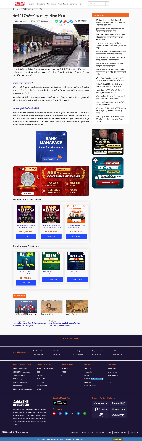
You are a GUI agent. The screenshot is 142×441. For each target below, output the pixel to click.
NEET (63, 375)
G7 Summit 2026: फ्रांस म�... (25, 314)
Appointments (63, 4)
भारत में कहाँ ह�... (71, 314)
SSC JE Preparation (20, 379)
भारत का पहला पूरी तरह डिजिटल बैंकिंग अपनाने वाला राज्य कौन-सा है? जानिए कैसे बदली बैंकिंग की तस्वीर (111, 72)
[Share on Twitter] (71, 21)
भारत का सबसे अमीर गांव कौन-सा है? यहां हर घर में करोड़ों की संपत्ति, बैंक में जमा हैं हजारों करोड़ (111, 53)
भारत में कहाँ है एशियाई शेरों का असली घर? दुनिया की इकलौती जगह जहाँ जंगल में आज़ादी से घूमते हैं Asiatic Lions (110, 37)
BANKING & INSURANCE (45, 368)
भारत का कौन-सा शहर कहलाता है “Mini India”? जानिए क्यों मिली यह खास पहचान (110, 65)
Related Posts (19, 296)
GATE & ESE (65, 368)
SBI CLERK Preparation (21, 372)
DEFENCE (40, 382)
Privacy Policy (134, 432)
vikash (17, 21)
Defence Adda (117, 354)
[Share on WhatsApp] (56, 21)
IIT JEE (63, 372)
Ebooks (110, 379)
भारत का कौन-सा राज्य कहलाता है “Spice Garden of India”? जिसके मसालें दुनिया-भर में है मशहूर (111, 45)
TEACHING (41, 379)
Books (110, 382)
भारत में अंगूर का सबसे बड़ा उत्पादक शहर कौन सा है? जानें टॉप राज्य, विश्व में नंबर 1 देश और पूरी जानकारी (110, 119)
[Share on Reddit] (64, 21)
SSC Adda (56, 354)
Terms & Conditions (120, 432)
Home (15, 9)
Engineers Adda (97, 351)
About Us (87, 368)
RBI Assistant (17, 385)
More (81, 4)
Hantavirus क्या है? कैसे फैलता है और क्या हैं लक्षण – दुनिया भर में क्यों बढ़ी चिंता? (109, 91)
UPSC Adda (116, 351)
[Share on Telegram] (60, 21)
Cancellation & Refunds (103, 432)
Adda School (96, 354)
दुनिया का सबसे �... (47, 314)
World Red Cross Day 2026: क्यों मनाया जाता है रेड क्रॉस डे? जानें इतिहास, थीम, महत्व (110, 79)
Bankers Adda (38, 354)
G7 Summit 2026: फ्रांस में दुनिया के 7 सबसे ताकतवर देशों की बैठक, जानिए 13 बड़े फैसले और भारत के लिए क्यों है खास (110, 22)
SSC (38, 372)
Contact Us (88, 372)
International (40, 4)
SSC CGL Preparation (20, 382)
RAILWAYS (40, 375)
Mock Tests (112, 368)
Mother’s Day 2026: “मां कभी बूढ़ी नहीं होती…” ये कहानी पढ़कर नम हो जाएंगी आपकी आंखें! (111, 85)
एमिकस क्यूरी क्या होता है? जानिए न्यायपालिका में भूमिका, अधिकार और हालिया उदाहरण (110, 97)
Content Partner (90, 386)
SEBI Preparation (19, 375)
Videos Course (113, 375)
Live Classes (112, 372)
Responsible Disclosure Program (81, 432)
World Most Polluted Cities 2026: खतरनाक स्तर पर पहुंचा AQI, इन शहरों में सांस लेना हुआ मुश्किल (111, 110)
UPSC (39, 389)
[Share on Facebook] (68, 21)
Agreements (51, 4)
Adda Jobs (56, 351)
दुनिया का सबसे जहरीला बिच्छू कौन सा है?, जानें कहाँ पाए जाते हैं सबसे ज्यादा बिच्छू (110, 30)
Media (86, 375)
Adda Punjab (77, 351)
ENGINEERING (42, 385)
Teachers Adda (38, 351)
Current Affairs (78, 354)
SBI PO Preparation (20, 368)
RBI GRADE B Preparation (22, 389)
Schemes (73, 4)
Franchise (87, 382)
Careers (93, 379)
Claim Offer (117, 439)
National (31, 4)
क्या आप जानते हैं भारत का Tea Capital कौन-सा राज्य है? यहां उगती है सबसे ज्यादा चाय (110, 59)
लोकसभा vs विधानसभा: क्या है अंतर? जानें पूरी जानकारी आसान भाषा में (110, 103)
